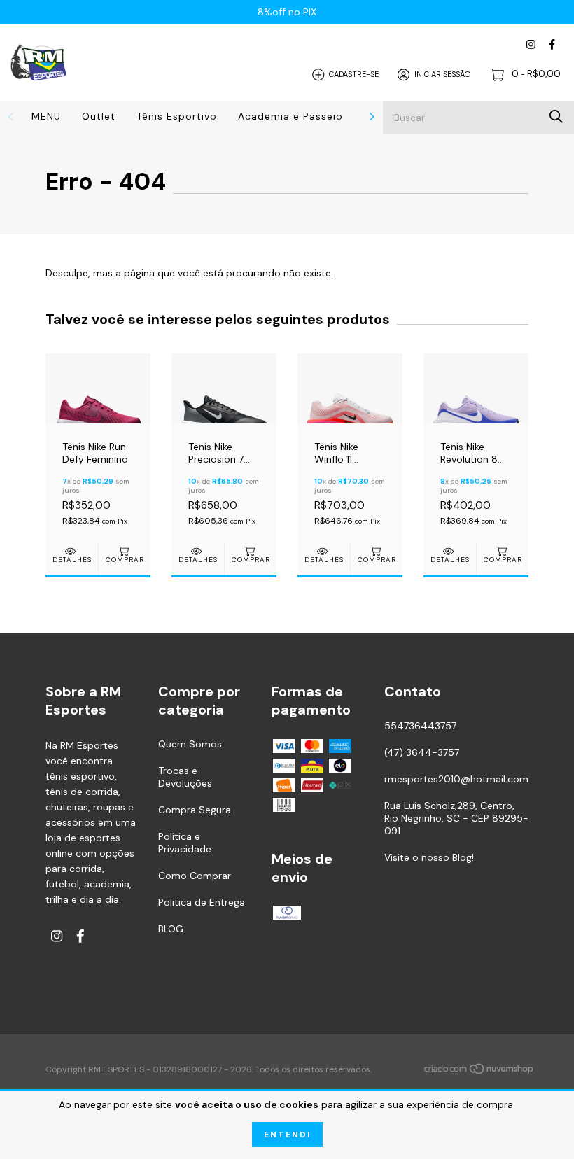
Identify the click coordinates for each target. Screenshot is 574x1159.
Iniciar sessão (442, 74)
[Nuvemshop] (480, 1071)
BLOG (170, 928)
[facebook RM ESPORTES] (552, 44)
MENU (46, 116)
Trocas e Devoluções (185, 776)
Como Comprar (194, 875)
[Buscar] (556, 116)
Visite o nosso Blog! (429, 857)
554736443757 (420, 725)
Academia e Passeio (290, 116)
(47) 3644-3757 (421, 752)
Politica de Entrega (201, 902)
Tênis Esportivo (176, 116)
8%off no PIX (287, 12)
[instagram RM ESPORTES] (531, 44)
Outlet (98, 116)
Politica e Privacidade (184, 842)
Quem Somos (190, 744)
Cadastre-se (354, 74)
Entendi (287, 1134)
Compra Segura (194, 809)
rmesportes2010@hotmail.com (456, 779)
